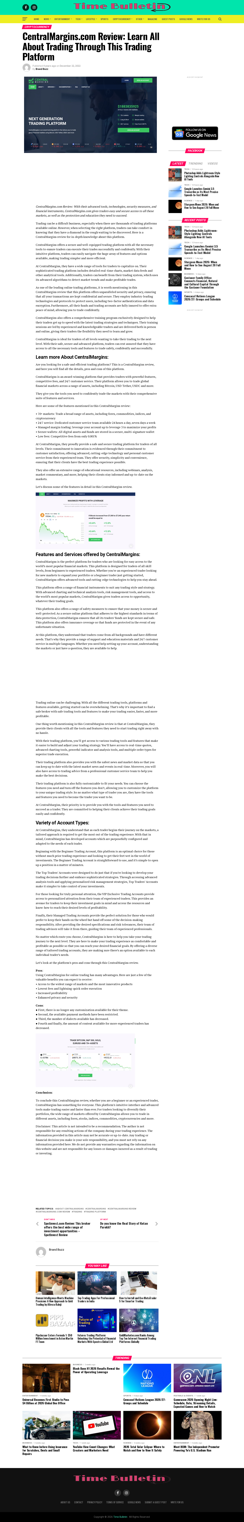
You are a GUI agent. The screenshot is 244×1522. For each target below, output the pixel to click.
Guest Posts (168, 19)
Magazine (152, 19)
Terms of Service (115, 1502)
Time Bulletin (120, 1517)
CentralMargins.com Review (53, 1212)
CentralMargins (96, 1209)
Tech (78, 19)
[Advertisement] (97, 181)
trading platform (95, 1212)
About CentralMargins (70, 1209)
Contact (78, 1502)
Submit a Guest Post (156, 1502)
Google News (185, 19)
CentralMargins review (122, 1209)
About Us (65, 1502)
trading (77, 1212)
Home (36, 19)
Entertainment (62, 19)
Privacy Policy (94, 1502)
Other (139, 19)
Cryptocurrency (121, 19)
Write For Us (203, 19)
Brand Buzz (42, 69)
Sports (104, 19)
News (46, 19)
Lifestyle (90, 19)
